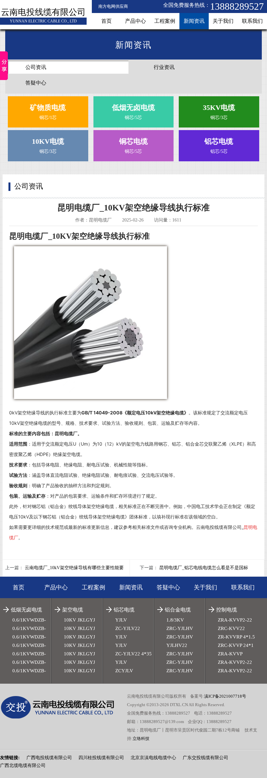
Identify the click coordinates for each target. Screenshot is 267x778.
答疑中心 (35, 83)
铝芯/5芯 (218, 145)
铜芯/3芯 (219, 111)
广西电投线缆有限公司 (49, 757)
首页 (106, 21)
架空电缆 (72, 609)
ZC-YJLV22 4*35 (133, 653)
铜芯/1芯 (48, 111)
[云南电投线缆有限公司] (62, 707)
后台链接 (9, 745)
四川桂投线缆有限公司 (101, 757)
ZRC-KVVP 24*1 (236, 645)
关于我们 (223, 21)
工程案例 (164, 21)
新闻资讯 (194, 21)
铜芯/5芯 (133, 111)
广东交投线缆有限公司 (205, 757)
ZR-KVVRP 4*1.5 (236, 636)
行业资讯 (164, 67)
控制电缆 (226, 609)
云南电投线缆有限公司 (43, 12)
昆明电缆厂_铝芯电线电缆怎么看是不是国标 (203, 567)
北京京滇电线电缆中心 (153, 757)
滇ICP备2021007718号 (225, 696)
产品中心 (135, 21)
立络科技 (141, 738)
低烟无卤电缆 (26, 609)
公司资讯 (35, 67)
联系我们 (252, 21)
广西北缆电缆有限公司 (23, 765)
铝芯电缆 (124, 609)
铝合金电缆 (178, 609)
